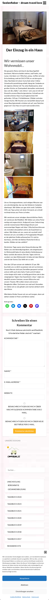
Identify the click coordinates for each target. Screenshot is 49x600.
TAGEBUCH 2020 (14, 518)
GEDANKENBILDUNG (17, 489)
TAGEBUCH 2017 (14, 539)
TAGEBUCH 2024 (14, 497)
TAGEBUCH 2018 (14, 532)
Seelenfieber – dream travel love (22, 2)
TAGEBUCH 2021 (14, 511)
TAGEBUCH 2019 (14, 525)
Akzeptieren (24, 578)
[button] (45, 552)
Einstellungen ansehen (24, 591)
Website (8, 393)
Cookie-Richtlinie (15, 597)
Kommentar (11, 338)
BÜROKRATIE (13, 485)
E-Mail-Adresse (12, 382)
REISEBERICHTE (14, 546)
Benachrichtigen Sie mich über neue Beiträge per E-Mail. (24, 423)
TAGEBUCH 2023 (14, 504)
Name (7, 371)
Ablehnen (24, 585)
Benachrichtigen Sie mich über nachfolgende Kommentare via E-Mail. (24, 409)
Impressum (35, 597)
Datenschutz (26, 597)
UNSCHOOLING (13, 482)
